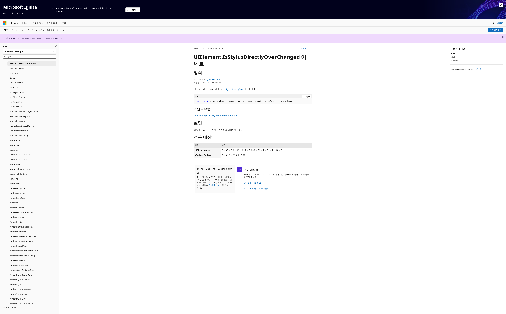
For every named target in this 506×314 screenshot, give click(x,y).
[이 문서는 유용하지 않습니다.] (480, 69)
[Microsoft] (5, 23)
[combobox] (29, 51)
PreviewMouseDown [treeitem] (18, 231)
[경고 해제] (501, 5)
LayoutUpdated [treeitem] (16, 82)
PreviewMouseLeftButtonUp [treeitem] (21, 241)
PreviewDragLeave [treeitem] (17, 193)
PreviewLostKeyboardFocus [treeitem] (21, 227)
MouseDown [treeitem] (14, 140)
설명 (453, 57)
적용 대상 (455, 60)
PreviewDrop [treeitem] (15, 202)
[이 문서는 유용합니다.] (477, 69)
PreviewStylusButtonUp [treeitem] (19, 279)
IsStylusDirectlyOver (234, 89)
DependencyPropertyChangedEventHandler (216, 115)
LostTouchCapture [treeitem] (17, 106)
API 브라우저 (215, 48)
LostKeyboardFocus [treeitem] (17, 92)
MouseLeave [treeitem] (14, 150)
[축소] (55, 46)
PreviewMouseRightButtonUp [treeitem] (22, 255)
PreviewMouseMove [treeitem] (18, 246)
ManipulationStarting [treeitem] (18, 135)
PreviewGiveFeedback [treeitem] (18, 207)
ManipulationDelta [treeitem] (17, 121)
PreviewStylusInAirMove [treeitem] (20, 289)
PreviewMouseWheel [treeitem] (18, 265)
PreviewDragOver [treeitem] (17, 198)
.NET (204, 48)
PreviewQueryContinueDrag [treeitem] (21, 270)
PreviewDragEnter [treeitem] (17, 188)
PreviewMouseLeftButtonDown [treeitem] (23, 236)
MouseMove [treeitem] (14, 164)
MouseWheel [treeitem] (15, 183)
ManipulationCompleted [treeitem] (20, 116)
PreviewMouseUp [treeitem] (17, 260)
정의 (453, 53)
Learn (196, 48)
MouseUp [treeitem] (13, 179)
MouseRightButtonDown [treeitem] (20, 169)
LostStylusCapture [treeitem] (17, 102)
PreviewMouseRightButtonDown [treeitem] (23, 251)
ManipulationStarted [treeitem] (18, 130)
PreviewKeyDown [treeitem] (17, 217)
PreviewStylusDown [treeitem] (18, 284)
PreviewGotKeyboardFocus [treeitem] (21, 212)
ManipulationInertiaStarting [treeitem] (21, 126)
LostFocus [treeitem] (13, 87)
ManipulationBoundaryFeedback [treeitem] (23, 111)
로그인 (500, 23)
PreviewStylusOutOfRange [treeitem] (21, 303)
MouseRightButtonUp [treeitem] (19, 174)
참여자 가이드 (215, 185)
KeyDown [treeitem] (13, 73)
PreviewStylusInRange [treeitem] (19, 294)
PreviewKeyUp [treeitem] (15, 222)
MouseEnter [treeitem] (14, 145)
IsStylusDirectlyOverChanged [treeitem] (22, 63)
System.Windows (213, 79)
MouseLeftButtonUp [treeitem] (18, 159)
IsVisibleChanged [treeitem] (17, 68)
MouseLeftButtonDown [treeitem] (19, 154)
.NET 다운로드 (495, 30)
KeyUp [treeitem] (12, 78)
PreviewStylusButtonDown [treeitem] (21, 275)
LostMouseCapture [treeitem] (17, 97)
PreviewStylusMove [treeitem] (17, 299)
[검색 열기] (493, 23)
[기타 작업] (310, 48)
